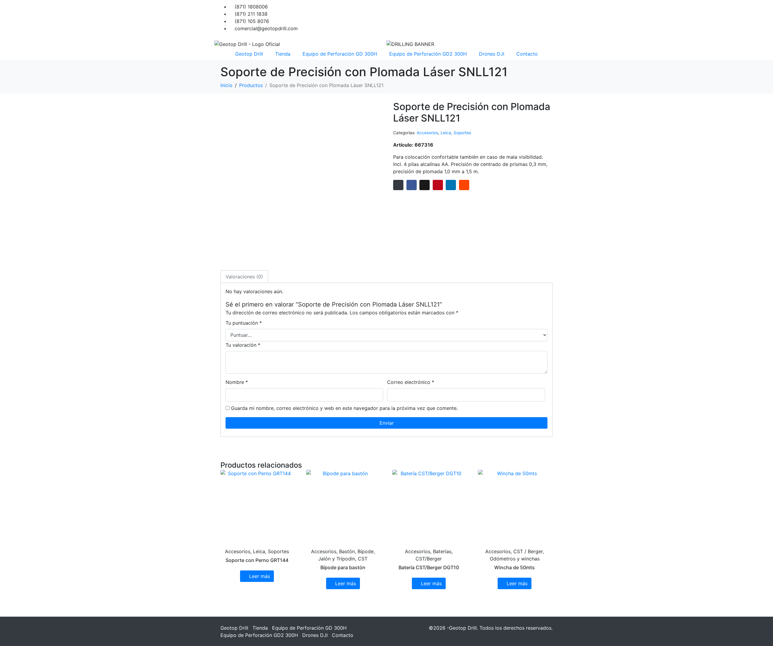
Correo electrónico (410, 382)
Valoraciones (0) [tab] (244, 277)
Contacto (527, 54)
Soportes (462, 132)
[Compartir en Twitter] (424, 185)
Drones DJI (491, 54)
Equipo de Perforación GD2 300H (428, 54)
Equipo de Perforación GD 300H (340, 54)
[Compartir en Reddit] (464, 185)
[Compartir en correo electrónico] (398, 185)
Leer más (259, 576)
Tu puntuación (244, 323)
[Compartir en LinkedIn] (451, 185)
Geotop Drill (249, 54)
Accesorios (427, 132)
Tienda (282, 54)
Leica (446, 132)
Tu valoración (243, 345)
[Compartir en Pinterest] (438, 185)
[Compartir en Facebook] (411, 185)
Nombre (237, 382)
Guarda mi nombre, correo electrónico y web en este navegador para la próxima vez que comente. (344, 408)
